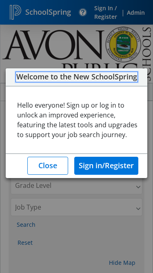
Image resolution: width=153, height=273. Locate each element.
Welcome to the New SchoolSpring (76, 76)
